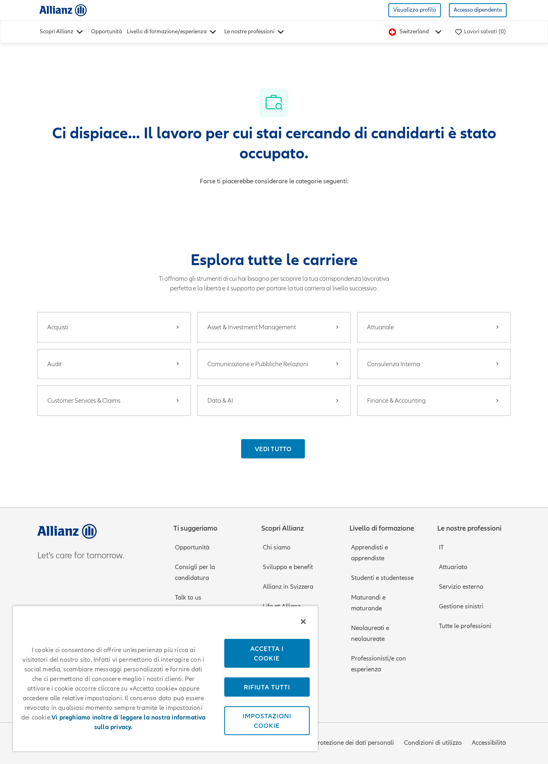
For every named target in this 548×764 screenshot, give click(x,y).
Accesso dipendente (478, 9)
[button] (273, 448)
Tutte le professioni (465, 626)
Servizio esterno (461, 587)
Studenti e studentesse (382, 578)
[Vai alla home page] (63, 10)
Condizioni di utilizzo (433, 743)
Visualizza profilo (414, 9)
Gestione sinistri (461, 606)
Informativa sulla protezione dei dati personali (329, 743)
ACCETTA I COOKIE (267, 653)
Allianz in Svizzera (288, 587)
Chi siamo (276, 547)
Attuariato (453, 567)
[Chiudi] (303, 621)
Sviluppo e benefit (288, 567)
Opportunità (106, 31)
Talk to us (188, 598)
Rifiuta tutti (267, 687)
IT (441, 547)
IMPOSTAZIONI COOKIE (267, 720)
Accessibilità (489, 743)
